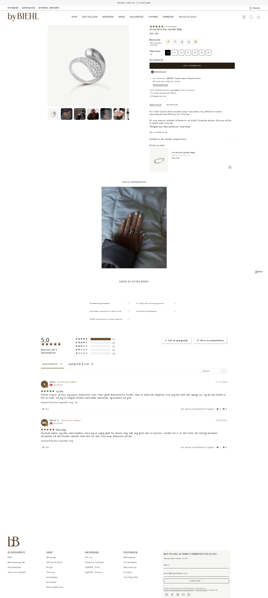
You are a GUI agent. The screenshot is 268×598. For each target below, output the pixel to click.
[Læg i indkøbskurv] (229, 166)
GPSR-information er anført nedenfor (106, 319)
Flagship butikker (94, 562)
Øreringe (51, 557)
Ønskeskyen (160, 72)
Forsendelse (130, 562)
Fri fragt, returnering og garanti (150, 303)
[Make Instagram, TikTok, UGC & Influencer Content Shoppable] (259, 272)
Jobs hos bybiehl (17, 572)
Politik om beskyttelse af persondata (179, 590)
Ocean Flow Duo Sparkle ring (57, 402)
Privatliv (128, 572)
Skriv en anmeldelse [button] (212, 340)
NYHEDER (13, 8)
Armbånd (51, 582)
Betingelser (130, 557)
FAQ (10, 557)
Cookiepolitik (131, 577)
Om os (88, 557)
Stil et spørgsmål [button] (178, 340)
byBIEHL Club (92, 567)
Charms (50, 572)
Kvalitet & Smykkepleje (146, 311)
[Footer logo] (13, 541)
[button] (74, 17)
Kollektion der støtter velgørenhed (168, 139)
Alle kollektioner (55, 587)
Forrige (48, 66)
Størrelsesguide (156, 60)
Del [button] (47, 409)
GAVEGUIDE (28, 8)
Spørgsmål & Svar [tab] (79, 363)
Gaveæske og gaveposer (100, 303)
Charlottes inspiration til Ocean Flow (105, 311)
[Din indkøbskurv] (258, 17)
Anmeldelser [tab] (50, 363)
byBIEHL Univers (94, 572)
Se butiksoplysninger (160, 85)
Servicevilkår (202, 590)
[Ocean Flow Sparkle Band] (159, 160)
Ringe (49, 567)
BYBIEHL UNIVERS (49, 8)
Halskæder (52, 577)
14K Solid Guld (54, 562)
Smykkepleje (14, 567)
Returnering (130, 567)
